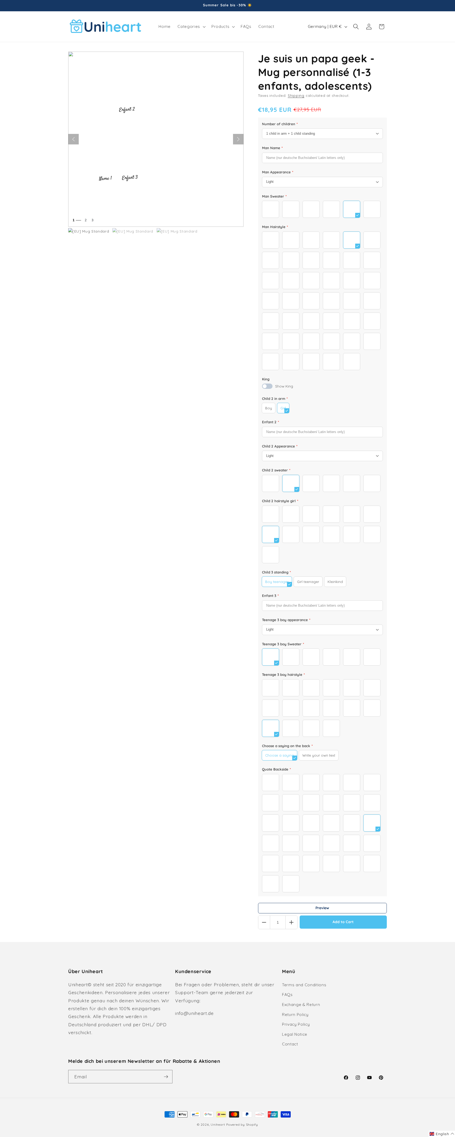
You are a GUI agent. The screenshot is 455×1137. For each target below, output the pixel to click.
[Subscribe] (166, 1077)
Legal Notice (294, 1034)
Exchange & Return (301, 1004)
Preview (322, 907)
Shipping (296, 95)
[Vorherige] (73, 139)
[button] (191, 27)
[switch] (267, 386)
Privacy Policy (296, 1024)
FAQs (287, 994)
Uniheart (218, 1124)
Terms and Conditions (304, 984)
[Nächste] (238, 139)
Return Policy (295, 1014)
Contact (290, 1044)
